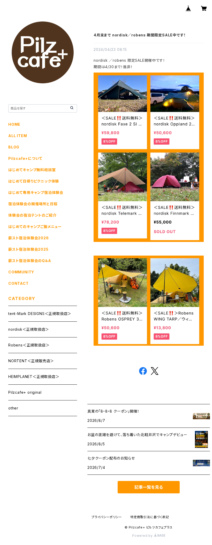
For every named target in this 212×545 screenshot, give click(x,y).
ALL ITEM (17, 135)
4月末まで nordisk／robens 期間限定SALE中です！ (140, 35)
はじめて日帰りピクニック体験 (33, 181)
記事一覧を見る (148, 487)
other (13, 408)
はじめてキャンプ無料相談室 (32, 170)
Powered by (143, 536)
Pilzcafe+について (25, 158)
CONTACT (18, 283)
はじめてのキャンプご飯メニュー (35, 226)
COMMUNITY (21, 272)
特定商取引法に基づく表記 (149, 517)
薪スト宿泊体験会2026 (28, 238)
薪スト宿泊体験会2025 (28, 249)
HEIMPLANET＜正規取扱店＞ (33, 376)
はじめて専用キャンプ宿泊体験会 (35, 192)
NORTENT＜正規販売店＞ (31, 361)
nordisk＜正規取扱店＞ (28, 329)
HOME (14, 124)
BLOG (13, 147)
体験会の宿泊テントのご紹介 (32, 215)
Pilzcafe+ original (24, 392)
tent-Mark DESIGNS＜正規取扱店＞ (39, 313)
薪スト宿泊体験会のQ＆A (29, 260)
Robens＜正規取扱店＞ (28, 345)
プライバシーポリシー (107, 517)
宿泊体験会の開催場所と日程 (32, 204)
